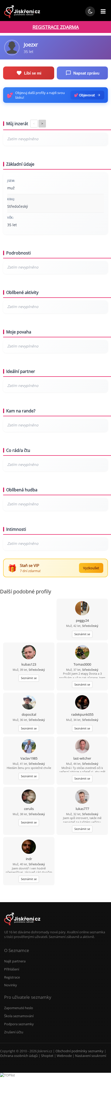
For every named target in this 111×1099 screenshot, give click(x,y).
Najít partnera (15, 961)
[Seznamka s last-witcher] (82, 746)
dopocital (29, 714)
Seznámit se (82, 634)
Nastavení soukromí (90, 1055)
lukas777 (82, 808)
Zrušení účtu (13, 1032)
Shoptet (47, 1055)
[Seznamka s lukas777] (82, 797)
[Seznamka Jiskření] (22, 927)
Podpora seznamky (19, 1024)
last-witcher (82, 758)
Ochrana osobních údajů (19, 1055)
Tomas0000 (82, 664)
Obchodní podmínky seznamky (80, 1051)
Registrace (12, 977)
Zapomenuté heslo (18, 1008)
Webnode (64, 1055)
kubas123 (28, 664)
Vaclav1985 (28, 758)
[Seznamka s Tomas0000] (82, 652)
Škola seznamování (19, 1016)
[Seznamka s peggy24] (82, 608)
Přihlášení (11, 969)
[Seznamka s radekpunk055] (82, 703)
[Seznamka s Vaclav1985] (29, 746)
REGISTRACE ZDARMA (56, 27)
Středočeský (90, 626)
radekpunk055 (82, 714)
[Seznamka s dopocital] (29, 703)
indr (29, 858)
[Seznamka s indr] (29, 847)
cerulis (29, 808)
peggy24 (82, 620)
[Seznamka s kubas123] (29, 652)
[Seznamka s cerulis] (29, 797)
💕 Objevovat (84, 95)
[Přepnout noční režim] (90, 11)
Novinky (10, 985)
